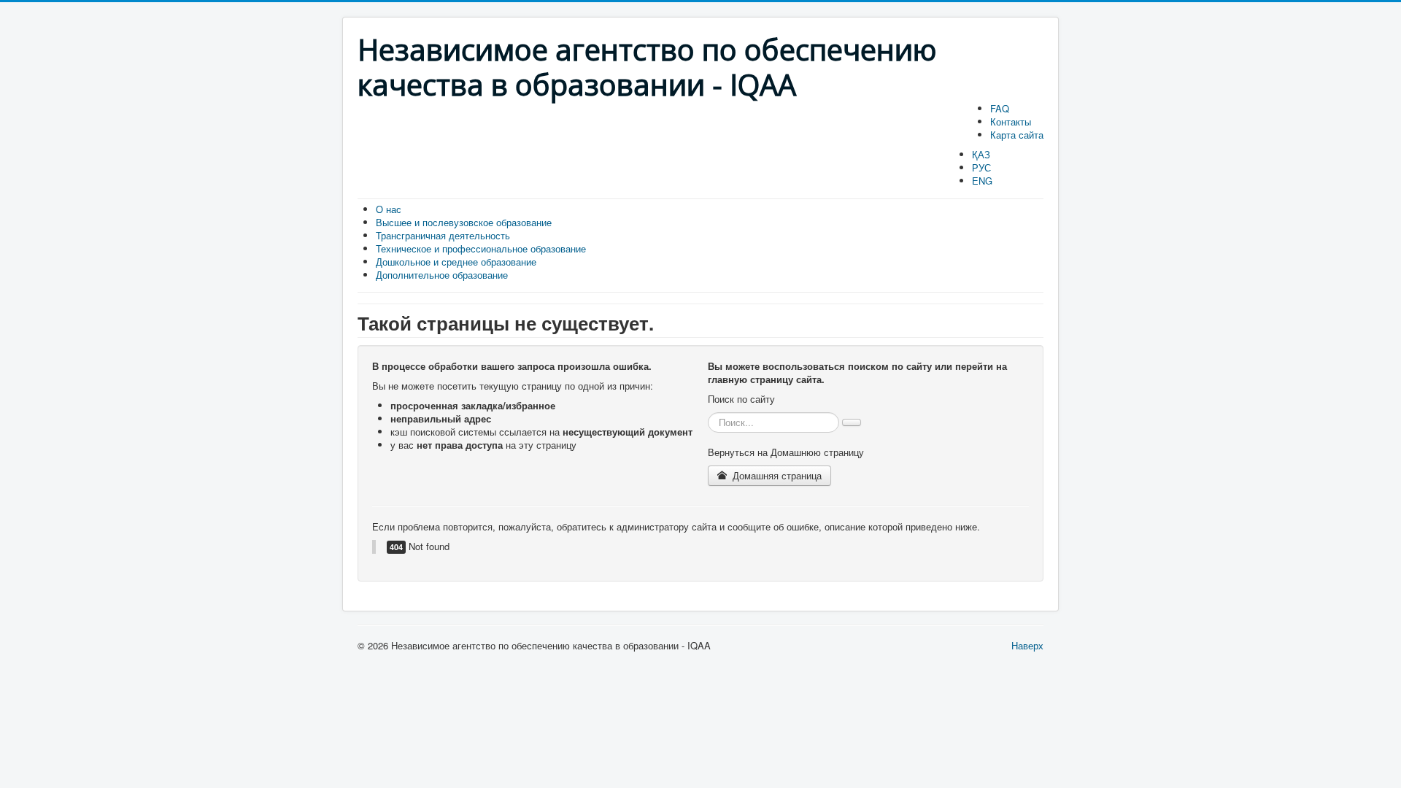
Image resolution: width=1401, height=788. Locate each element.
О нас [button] (388, 209)
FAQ (999, 108)
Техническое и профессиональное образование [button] (481, 248)
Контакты (1010, 121)
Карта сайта (1016, 135)
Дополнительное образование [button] (442, 275)
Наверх (1027, 645)
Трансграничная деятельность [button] (443, 235)
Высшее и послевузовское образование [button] (464, 222)
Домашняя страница (776, 475)
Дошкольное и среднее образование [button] (456, 262)
